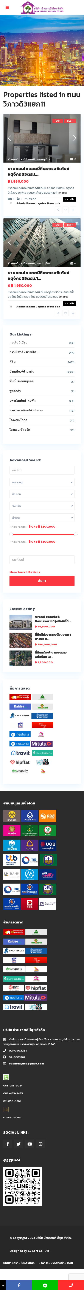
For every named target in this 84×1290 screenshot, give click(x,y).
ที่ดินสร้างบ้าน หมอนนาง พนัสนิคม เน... (51, 654)
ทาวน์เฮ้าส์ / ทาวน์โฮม (23, 352)
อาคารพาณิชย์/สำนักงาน (26, 410)
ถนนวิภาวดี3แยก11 (23, 159)
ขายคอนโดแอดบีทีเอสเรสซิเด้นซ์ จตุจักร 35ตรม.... (38, 171)
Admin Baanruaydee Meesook (38, 203)
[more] (62, 193)
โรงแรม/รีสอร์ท (19, 430)
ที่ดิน (12, 362)
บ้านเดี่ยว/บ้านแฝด (21, 371)
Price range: (17, 526)
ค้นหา (42, 580)
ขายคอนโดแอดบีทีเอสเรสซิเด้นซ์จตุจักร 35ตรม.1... (38, 276)
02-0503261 (18, 1051)
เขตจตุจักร (43, 159)
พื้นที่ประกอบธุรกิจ (21, 381)
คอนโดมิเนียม (18, 342)
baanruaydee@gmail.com (26, 1063)
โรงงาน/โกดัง (18, 420)
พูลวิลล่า (15, 391)
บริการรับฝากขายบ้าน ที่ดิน (56, 1263)
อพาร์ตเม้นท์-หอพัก (22, 400)
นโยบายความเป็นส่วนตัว (19, 1263)
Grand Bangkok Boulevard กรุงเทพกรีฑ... (53, 618)
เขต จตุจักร (43, 263)
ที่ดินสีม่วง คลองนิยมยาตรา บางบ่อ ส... (53, 636)
